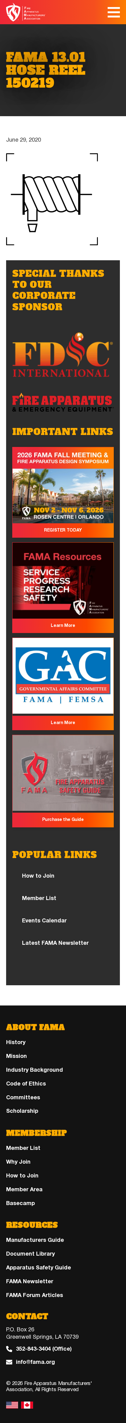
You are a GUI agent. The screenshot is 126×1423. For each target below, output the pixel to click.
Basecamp (20, 1203)
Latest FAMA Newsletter (55, 943)
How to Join (38, 875)
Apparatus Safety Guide (38, 1267)
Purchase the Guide (63, 819)
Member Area (24, 1189)
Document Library (30, 1253)
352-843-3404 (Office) (44, 1349)
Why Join (18, 1161)
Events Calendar (44, 920)
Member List (39, 898)
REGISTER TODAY (63, 530)
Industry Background (34, 1069)
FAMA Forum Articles (34, 1295)
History (15, 1042)
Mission (16, 1056)
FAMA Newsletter (29, 1281)
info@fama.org (35, 1362)
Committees (23, 1097)
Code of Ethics (26, 1083)
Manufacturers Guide (35, 1240)
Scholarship (22, 1111)
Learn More (63, 625)
